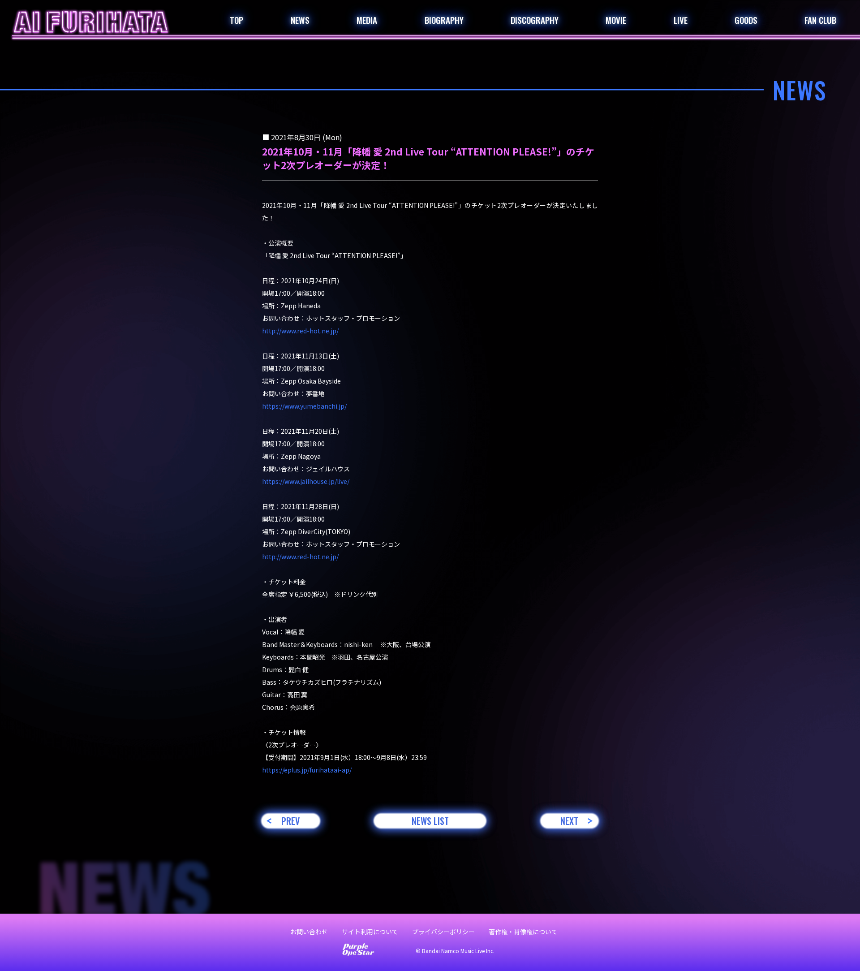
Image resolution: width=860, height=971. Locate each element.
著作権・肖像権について (523, 931)
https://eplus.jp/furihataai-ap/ (307, 769)
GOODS (746, 19)
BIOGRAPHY (444, 19)
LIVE (681, 19)
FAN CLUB (820, 19)
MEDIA (367, 19)
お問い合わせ (309, 931)
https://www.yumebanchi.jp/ (304, 405)
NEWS (300, 19)
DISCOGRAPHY (535, 19)
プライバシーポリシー (443, 931)
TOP (236, 19)
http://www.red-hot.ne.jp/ (300, 330)
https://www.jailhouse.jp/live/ (305, 481)
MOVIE (616, 19)
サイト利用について (370, 931)
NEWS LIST (430, 821)
